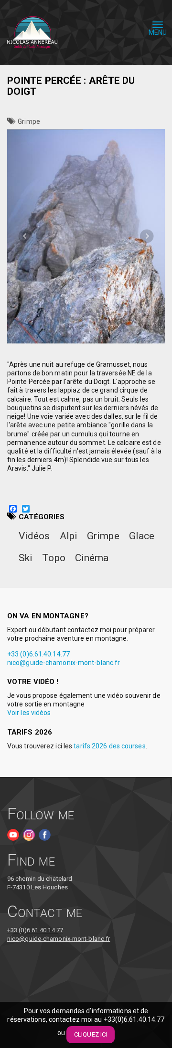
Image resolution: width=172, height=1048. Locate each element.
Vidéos (34, 536)
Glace (142, 536)
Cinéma (92, 558)
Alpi (68, 536)
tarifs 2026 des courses (109, 746)
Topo (53, 558)
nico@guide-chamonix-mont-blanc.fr (63, 662)
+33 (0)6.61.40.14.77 (38, 654)
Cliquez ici (90, 1034)
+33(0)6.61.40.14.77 (134, 1019)
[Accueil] (32, 33)
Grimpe (29, 121)
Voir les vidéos (29, 712)
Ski (25, 558)
